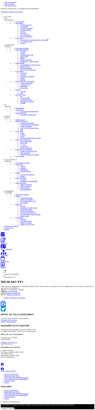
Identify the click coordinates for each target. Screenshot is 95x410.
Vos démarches (20, 108)
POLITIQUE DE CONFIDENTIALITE (16, 377)
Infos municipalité (25, 30)
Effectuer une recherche (11, 226)
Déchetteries (24, 86)
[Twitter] (47, 309)
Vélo (22, 103)
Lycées (22, 136)
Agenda (22, 53)
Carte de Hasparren (26, 221)
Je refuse (10, 408)
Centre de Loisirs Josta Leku (28, 151)
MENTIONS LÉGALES (11, 376)
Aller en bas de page (10, 5)
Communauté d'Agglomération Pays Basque (33, 40)
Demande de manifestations (28, 115)
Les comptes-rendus (26, 41)
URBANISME (20, 63)
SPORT (18, 173)
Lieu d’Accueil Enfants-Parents (29, 128)
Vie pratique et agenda (22, 48)
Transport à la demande (27, 101)
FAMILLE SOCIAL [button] (7, 117)
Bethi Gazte (23, 143)
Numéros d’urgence (26, 60)
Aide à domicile (25, 141)
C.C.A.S (23, 144)
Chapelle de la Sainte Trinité (28, 208)
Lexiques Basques (25, 171)
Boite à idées (24, 56)
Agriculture (23, 73)
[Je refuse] (14, 408)
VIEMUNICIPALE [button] (9, 19)
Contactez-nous (9, 228)
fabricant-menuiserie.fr (13, 294)
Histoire (18, 196)
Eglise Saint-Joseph (26, 209)
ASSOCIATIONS (21, 113)
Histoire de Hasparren (26, 199)
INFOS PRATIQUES (22, 50)
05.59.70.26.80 (13, 291)
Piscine (22, 176)
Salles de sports (24, 188)
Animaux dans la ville (26, 55)
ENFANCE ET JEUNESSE (24, 149)
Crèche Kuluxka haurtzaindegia (29, 125)
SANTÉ (18, 90)
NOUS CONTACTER (8, 371)
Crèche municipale (25, 126)
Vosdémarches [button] (7, 105)
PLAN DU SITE (9, 381)
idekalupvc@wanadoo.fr (13, 293)
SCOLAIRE (19, 131)
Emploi (22, 78)
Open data (23, 33)
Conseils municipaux (26, 28)
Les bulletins (24, 26)
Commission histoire (26, 198)
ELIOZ (6, 382)
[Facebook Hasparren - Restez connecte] (2, 365)
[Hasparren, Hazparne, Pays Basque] (12, 12)
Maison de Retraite (25, 148)
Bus (21, 96)
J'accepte (4, 408)
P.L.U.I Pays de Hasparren (28, 70)
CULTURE (19, 164)
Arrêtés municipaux (26, 25)
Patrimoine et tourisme (22, 194)
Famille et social (20, 120)
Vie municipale (20, 21)
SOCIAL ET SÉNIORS (23, 139)
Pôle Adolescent (25, 153)
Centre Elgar (24, 146)
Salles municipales (21, 183)
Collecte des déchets (26, 83)
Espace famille (20, 156)
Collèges (23, 134)
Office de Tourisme (26, 223)
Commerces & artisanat (27, 76)
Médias (22, 58)
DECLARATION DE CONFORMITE (16, 379)
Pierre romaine (24, 216)
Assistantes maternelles (27, 123)
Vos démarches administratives (29, 111)
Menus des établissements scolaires (30, 138)
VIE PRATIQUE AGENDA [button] (9, 45)
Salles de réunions (25, 186)
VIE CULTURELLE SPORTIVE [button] (10, 160)
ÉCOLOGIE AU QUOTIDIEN (25, 81)
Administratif (19, 110)
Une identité (24, 203)
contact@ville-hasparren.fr (8, 322)
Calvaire (22, 206)
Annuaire (23, 75)
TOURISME (19, 218)
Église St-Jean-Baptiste (27, 211)
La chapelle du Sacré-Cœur (28, 213)
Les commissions (25, 35)
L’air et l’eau (24, 88)
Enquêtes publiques (26, 68)
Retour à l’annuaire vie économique (14, 298)
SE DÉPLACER (21, 95)
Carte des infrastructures (27, 174)
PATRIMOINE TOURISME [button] (8, 192)
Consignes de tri (25, 85)
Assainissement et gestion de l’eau (30, 65)
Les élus (22, 31)
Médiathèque (24, 169)
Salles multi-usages (26, 189)
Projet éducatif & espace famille (29, 154)
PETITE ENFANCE (22, 121)
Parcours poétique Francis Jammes (30, 214)
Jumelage (23, 168)
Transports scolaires (26, 100)
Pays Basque (19, 38)
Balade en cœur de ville (27, 224)
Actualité (23, 51)
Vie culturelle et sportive (23, 163)
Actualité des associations (28, 181)
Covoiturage (24, 98)
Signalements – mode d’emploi (29, 61)
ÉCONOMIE (20, 71)
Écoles (22, 133)
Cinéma (22, 166)
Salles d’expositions (26, 184)
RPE (21, 130)
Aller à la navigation (10, 2)
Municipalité (19, 23)
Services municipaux (26, 36)
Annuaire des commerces (11, 274)
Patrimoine (19, 204)
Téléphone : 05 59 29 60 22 (9, 320)
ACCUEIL (7, 16)
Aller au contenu (9, 4)
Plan (21, 93)
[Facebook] (47, 304)
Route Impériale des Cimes (28, 201)
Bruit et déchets (25, 66)
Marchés (22, 80)
